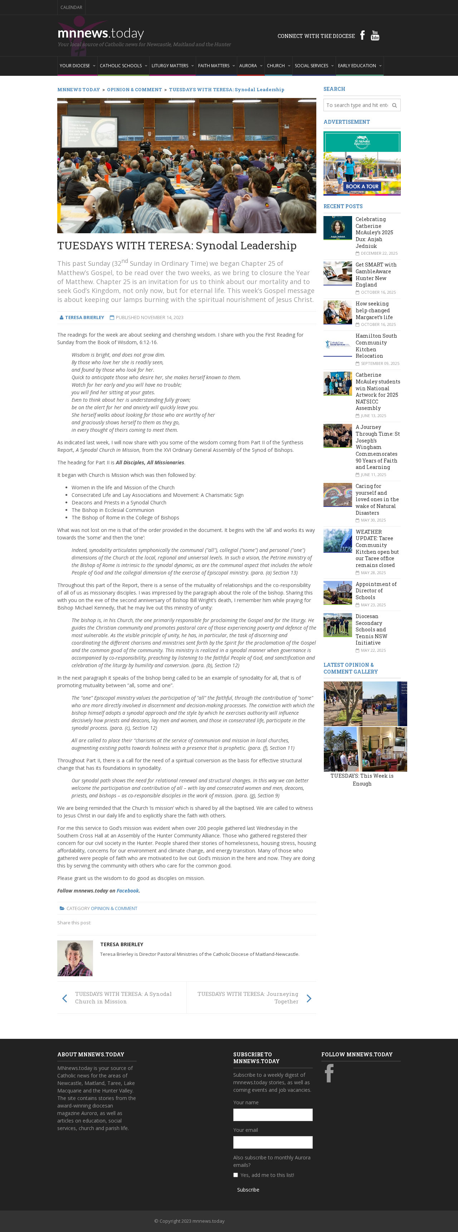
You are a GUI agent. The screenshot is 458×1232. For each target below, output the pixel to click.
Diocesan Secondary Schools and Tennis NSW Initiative (372, 629)
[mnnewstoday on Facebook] (362, 35)
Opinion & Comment (114, 908)
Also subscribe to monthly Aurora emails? (272, 1161)
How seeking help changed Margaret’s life (374, 310)
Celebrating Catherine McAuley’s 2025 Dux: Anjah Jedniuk (374, 232)
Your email (245, 1129)
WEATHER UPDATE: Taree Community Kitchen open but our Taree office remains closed (377, 548)
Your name (246, 1102)
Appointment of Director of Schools (376, 591)
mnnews (100, 32)
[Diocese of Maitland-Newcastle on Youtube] (375, 35)
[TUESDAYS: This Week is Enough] (346, 703)
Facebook (128, 890)
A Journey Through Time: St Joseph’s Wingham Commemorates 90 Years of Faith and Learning (378, 447)
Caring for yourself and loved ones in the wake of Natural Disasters (377, 499)
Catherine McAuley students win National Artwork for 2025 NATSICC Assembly (378, 391)
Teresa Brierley (121, 944)
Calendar (71, 7)
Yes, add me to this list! (267, 1175)
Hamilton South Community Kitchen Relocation (376, 345)
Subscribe (248, 1189)
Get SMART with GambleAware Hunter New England (376, 274)
